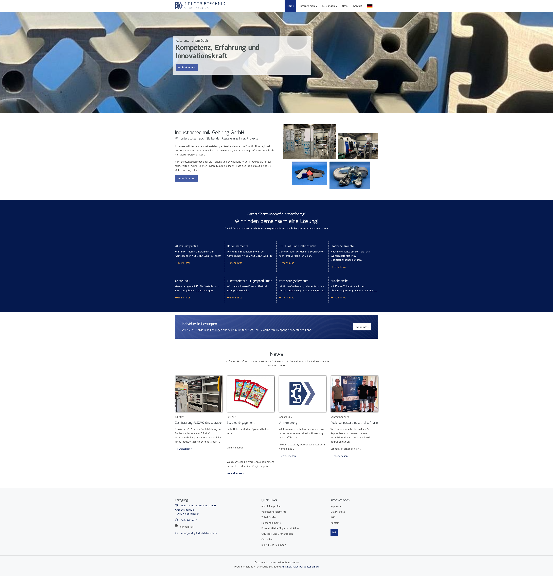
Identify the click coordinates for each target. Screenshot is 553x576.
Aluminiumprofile (271, 506)
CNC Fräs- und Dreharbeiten (277, 533)
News (345, 5)
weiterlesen (185, 448)
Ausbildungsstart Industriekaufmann (354, 423)
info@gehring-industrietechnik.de (198, 533)
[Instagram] (334, 532)
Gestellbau (267, 539)
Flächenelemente (271, 522)
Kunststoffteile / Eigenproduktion (280, 528)
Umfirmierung (288, 423)
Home (290, 5)
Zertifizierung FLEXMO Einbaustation (198, 423)
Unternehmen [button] (307, 5)
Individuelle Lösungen (273, 544)
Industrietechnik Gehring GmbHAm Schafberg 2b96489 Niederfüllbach (195, 509)
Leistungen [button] (328, 5)
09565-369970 (188, 520)
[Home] (201, 6)
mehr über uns (187, 67)
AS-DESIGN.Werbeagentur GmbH (300, 566)
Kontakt (357, 5)
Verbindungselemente (273, 511)
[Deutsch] (371, 6)
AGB (333, 517)
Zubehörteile (268, 517)
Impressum (337, 506)
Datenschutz (338, 511)
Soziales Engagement (241, 423)
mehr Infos (184, 262)
